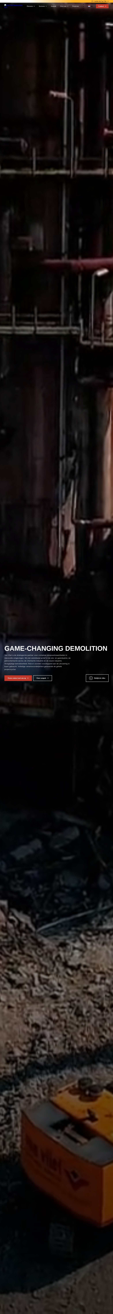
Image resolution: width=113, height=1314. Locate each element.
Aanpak (53, 6)
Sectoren (42, 6)
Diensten (30, 6)
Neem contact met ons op (17, 678)
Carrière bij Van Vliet (100, 1)
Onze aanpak (41, 678)
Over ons (63, 6)
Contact (101, 6)
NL (92, 6)
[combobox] (90, 6)
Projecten (75, 6)
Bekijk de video (99, 678)
